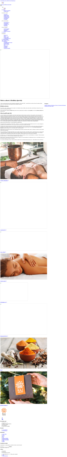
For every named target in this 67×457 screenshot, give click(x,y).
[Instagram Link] (2, 418)
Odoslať (10, 446)
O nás (1, 0)
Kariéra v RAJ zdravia (5, 439)
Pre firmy (3, 9)
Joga (57, 105)
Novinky (46, 105)
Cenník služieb (4, 434)
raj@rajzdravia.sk (12, 0)
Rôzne (47, 106)
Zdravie (54, 105)
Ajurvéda (61, 105)
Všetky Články (51, 106)
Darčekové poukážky (5, 39)
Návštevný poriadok (5, 438)
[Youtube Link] (2, 419)
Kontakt (3, 0)
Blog (3, 436)
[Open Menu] (1, 5)
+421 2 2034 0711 (7, 0)
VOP (3, 437)
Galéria (3, 440)
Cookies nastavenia (5, 455)
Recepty (50, 105)
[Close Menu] (2, 7)
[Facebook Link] (2, 417)
